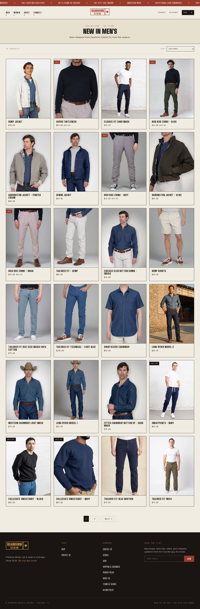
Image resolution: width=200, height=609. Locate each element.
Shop (63, 549)
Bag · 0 (188, 12)
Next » (108, 519)
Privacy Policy (108, 572)
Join (189, 559)
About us (106, 578)
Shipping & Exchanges (111, 566)
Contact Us (66, 555)
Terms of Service (109, 584)
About (27, 12)
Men (8, 12)
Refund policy (108, 590)
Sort (163, 49)
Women (17, 12)
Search (161, 12)
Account (173, 12)
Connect (38, 12)
